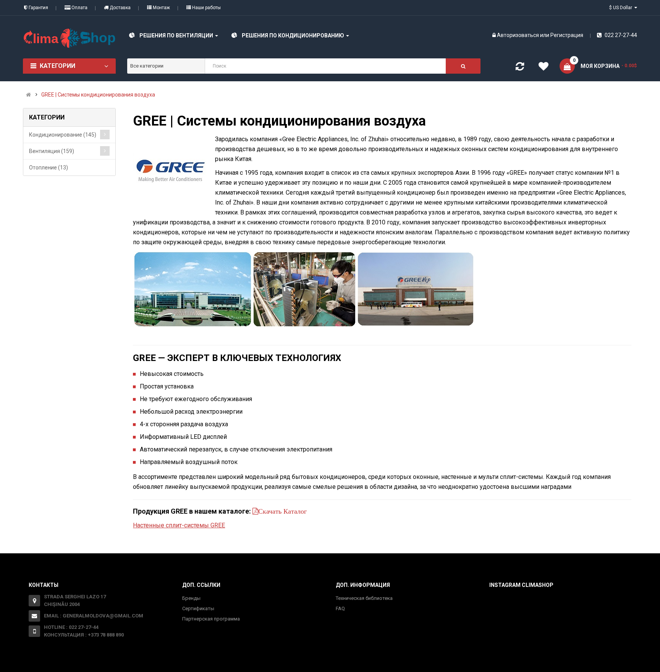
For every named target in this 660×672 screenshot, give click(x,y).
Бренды (191, 598)
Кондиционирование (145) (62, 135)
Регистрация (566, 35)
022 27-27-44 (620, 35)
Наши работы (206, 7)
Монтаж (161, 7)
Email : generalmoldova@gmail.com (93, 616)
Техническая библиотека (364, 598)
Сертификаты (198, 608)
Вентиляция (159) (51, 151)
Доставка (119, 7)
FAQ (340, 608)
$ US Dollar (621, 7)
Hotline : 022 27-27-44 (71, 627)
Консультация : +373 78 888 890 (84, 635)
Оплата (78, 7)
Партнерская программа (211, 619)
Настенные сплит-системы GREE (179, 525)
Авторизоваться (518, 35)
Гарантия (38, 7)
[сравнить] (520, 68)
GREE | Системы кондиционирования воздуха (98, 94)
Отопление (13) (48, 167)
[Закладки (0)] (543, 67)
